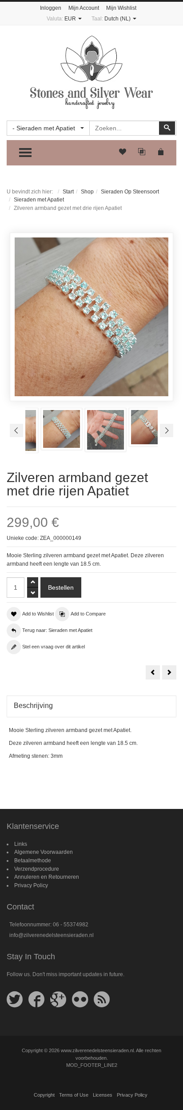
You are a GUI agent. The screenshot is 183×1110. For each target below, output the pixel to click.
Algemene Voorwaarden (43, 852)
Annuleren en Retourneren (46, 877)
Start (68, 192)
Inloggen (50, 8)
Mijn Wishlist (121, 8)
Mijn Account (83, 8)
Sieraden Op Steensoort (130, 192)
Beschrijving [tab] (33, 705)
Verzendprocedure (36, 869)
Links (20, 844)
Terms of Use (73, 1095)
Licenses (102, 1095)
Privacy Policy (31, 885)
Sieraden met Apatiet (39, 200)
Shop (87, 192)
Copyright (44, 1095)
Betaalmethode (32, 860)
